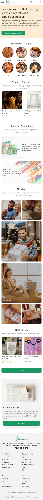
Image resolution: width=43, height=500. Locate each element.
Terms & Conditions (8, 465)
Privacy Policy (6, 467)
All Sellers (25, 484)
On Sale (24, 481)
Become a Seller (7, 457)
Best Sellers (21, 330)
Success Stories (7, 487)
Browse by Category (21, 43)
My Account (25, 457)
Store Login (5, 462)
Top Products (26, 487)
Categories (25, 479)
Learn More (22, 423)
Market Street (31, 492)
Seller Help (5, 459)
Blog (3, 484)
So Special (21, 492)
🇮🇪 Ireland (25, 470)
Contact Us (5, 479)
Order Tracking (26, 459)
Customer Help (26, 462)
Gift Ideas (21, 189)
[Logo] (10, 2)
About (3, 481)
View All (21, 370)
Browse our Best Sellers (13, 33)
